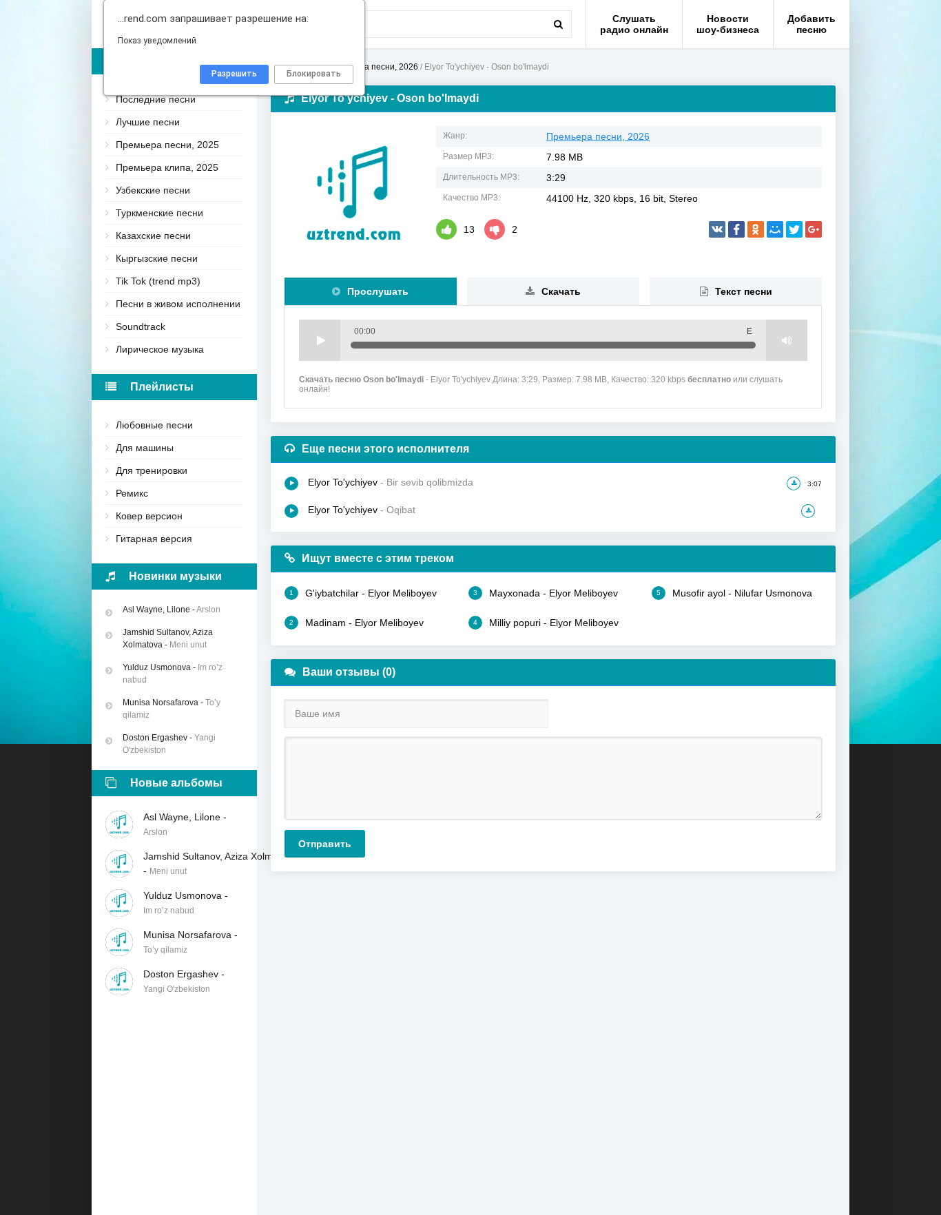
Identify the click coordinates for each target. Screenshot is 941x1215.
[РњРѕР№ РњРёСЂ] (775, 229)
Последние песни (156, 99)
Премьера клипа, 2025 (167, 167)
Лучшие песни (148, 121)
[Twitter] (794, 229)
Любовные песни (154, 424)
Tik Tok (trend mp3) (158, 281)
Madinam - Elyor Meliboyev (356, 622)
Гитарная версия (154, 538)
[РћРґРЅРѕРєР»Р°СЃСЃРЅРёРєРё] (755, 229)
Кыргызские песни (157, 258)
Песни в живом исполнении (178, 303)
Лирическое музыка (160, 349)
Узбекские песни (153, 190)
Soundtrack (140, 326)
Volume (786, 340)
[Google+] (813, 229)
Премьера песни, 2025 (167, 144)
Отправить (324, 843)
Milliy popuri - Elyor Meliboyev (546, 622)
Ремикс (132, 493)
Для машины (145, 447)
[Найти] (558, 24)
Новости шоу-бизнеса (727, 24)
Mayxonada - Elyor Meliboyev (545, 593)
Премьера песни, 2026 (598, 136)
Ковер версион (149, 515)
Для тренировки (151, 470)
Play (319, 340)
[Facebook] (736, 229)
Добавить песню (811, 24)
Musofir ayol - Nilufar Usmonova (734, 593)
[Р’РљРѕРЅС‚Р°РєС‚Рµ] (717, 229)
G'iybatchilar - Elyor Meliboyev (363, 593)
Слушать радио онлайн (634, 24)
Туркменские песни (159, 212)
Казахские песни (153, 235)
